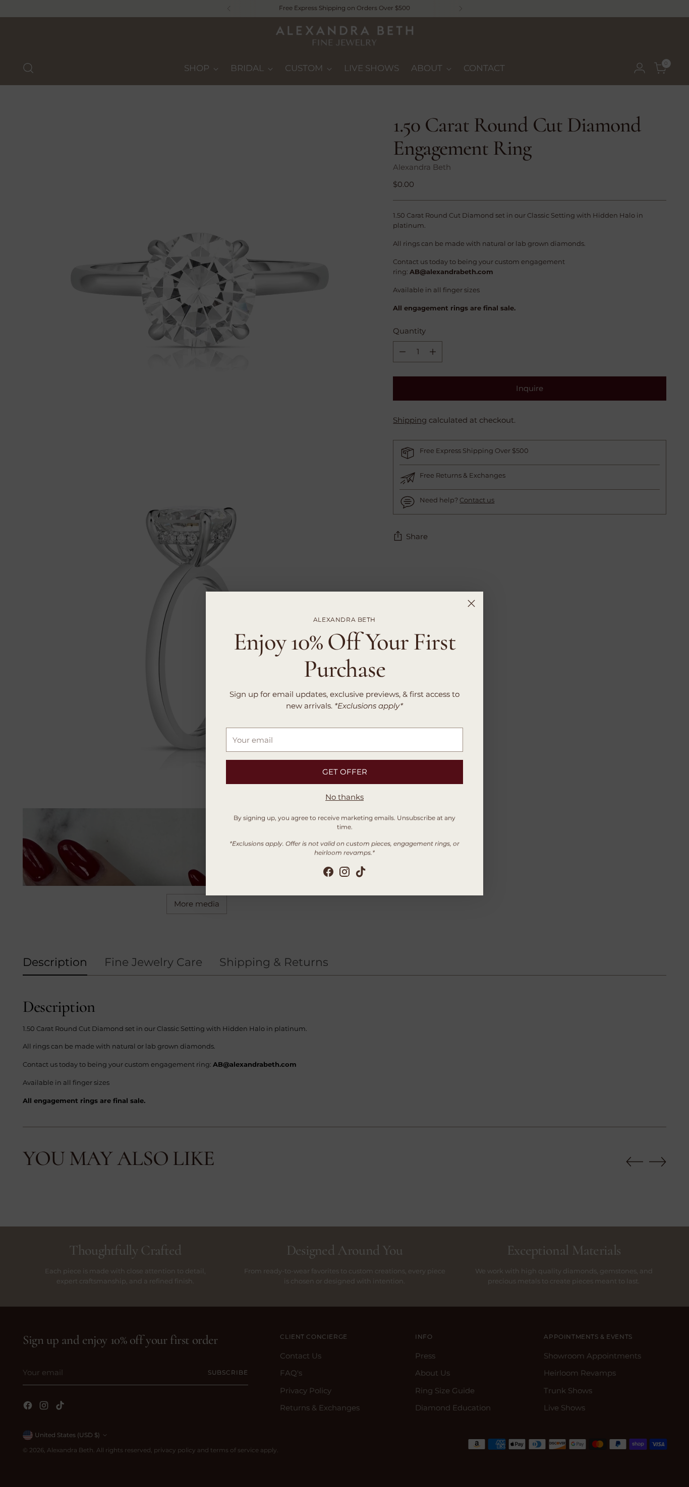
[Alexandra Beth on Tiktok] (361, 873)
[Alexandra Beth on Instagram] (344, 873)
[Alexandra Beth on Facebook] (328, 873)
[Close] (471, 603)
